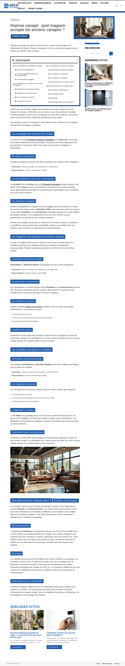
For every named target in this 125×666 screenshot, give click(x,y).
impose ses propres (33, 307)
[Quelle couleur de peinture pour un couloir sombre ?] (99, 98)
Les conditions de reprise (25, 97)
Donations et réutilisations (59, 90)
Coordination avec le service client (62, 82)
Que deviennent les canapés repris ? (61, 86)
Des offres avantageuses (25, 70)
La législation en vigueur (58, 78)
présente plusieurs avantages (41, 140)
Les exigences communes (59, 74)
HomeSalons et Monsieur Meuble (28, 89)
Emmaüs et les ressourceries (27, 93)
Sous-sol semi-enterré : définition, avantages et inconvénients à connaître (99, 84)
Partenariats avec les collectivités (61, 102)
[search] (117, 5)
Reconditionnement (57, 94)
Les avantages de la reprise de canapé (28, 66)
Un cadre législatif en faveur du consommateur (27, 74)
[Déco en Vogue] (11, 6)
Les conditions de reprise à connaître (61, 66)
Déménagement (19, 36)
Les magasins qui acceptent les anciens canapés (28, 84)
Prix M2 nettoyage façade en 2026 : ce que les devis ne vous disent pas (26, 635)
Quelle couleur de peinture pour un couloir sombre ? (98, 110)
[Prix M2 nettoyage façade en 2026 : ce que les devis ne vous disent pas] (27, 620)
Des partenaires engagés (25, 79)
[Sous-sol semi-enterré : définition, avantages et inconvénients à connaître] (99, 72)
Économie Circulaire (51, 184)
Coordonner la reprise (24, 101)
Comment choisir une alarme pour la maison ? (61, 634)
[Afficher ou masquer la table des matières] (54, 60)
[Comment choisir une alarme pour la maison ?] (63, 620)
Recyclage (53, 98)
